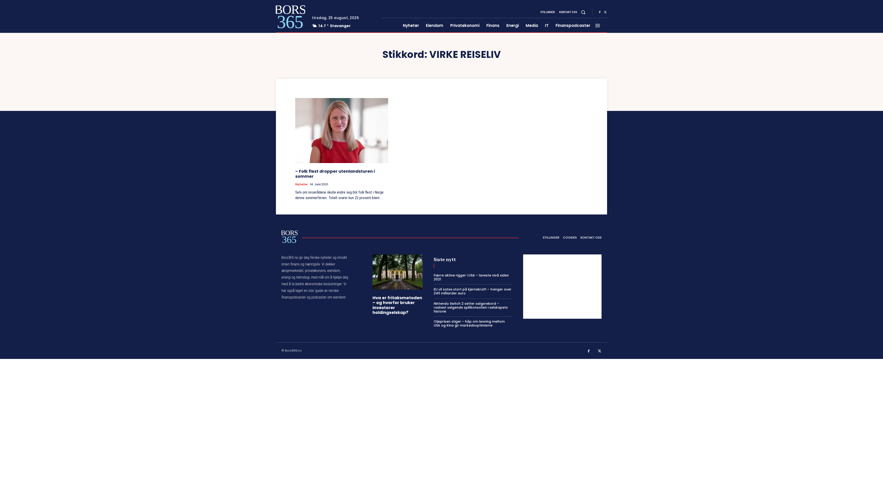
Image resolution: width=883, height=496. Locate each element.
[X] (605, 12)
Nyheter (301, 184)
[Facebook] (599, 12)
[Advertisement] (562, 286)
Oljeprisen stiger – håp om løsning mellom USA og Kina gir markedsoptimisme (469, 323)
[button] (583, 12)
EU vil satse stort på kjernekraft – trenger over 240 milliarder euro (472, 291)
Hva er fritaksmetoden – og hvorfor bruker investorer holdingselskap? (397, 305)
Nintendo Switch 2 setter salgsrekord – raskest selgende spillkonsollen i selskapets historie (471, 307)
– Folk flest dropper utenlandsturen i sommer (335, 173)
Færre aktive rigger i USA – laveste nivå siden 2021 (471, 277)
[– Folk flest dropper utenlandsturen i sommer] (341, 130)
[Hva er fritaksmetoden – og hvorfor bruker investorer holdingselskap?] (398, 272)
